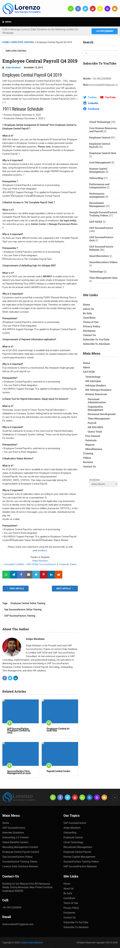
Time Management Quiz (103, 277)
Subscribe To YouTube (96, 339)
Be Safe (87, 313)
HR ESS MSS (95, 427)
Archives (94, 479)
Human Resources (96, 394)
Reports (90, 444)
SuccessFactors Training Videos (81, 861)
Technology (96, 271)
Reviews (88, 462)
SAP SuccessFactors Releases (101, 248)
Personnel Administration (97, 400)
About (86, 367)
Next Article (63, 588)
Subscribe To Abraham (96, 343)
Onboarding (96, 178)
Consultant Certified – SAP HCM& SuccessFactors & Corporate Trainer (40, 564)
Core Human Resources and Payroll (103, 129)
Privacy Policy (91, 326)
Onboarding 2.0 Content (15, 837)
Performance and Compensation (99, 185)
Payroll (92, 422)
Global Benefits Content (15, 842)
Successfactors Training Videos (19, 861)
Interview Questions (13, 832)
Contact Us (89, 335)
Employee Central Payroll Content (20, 851)
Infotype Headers (95, 385)
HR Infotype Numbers (98, 389)
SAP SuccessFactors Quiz (101, 238)
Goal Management (100, 162)
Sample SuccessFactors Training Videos (103, 214)
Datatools (91, 440)
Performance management (97, 195)
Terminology (92, 376)
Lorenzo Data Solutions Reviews (20, 866)
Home (86, 304)
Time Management (99, 418)
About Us (88, 308)
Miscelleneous (93, 449)
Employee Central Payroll (99, 145)
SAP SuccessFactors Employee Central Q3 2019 (18, 731)
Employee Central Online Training (28, 603)
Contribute (89, 317)
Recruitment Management (97, 204)
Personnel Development (102, 414)
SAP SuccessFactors (101, 227)
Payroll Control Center (58, 771)
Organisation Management (95, 408)
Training (88, 453)
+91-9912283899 (104, 31)
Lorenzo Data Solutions (31, 942)
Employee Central (16, 51)
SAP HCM (89, 371)
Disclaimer (89, 330)
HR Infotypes (93, 381)
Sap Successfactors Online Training (22, 609)
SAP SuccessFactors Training (19, 615)
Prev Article (16, 588)
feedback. (43, 550)
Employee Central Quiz (102, 153)
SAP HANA (95, 221)
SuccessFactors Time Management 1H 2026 (19, 772)
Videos (87, 457)
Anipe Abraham (13, 67)
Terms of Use (90, 322)
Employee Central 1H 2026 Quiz (58, 730)
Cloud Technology (99, 121)
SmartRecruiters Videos (103, 262)
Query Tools (95, 431)
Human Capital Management (98, 170)
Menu (8, 22)
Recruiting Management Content (20, 847)
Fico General (92, 435)
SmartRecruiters (99, 255)
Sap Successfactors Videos (17, 856)
